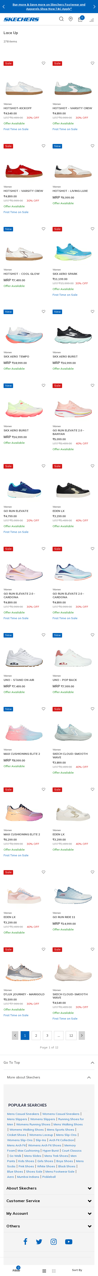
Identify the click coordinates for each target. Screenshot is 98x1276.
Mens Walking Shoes (68, 1124)
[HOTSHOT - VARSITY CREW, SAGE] (73, 82)
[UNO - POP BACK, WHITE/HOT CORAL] (73, 654)
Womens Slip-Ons (20, 1140)
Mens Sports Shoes (60, 1129)
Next (94, 6)
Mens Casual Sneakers (23, 1114)
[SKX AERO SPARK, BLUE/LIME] (73, 248)
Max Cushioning (28, 1150)
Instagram (55, 1241)
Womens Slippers (42, 1119)
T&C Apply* (63, 8)
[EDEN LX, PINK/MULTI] (24, 891)
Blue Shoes (15, 1171)
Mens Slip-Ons (66, 1135)
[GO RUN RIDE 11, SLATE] (73, 891)
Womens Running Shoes (33, 1124)
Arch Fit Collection (61, 1140)
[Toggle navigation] (91, 19)
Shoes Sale (34, 1171)
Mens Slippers (17, 1119)
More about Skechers (23, 1077)
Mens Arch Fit (16, 1145)
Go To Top (12, 1062)
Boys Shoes (64, 1161)
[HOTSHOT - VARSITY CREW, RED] (24, 165)
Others (13, 1226)
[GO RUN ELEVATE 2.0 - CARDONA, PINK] (24, 568)
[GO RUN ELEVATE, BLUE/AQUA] (24, 485)
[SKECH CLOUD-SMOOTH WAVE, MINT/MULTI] (73, 728)
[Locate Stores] (73, 19)
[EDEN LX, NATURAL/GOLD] (73, 808)
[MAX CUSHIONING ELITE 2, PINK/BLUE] (24, 728)
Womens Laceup (41, 1135)
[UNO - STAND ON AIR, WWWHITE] (24, 654)
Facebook (26, 1241)
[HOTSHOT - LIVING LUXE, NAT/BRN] (73, 165)
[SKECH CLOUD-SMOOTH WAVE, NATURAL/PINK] (73, 968)
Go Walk (15, 1156)
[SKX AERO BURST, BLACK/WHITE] (73, 330)
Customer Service (23, 1200)
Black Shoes (66, 1166)
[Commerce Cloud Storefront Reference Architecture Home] (21, 19)
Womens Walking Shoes (27, 1129)
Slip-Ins (41, 1140)
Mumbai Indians (28, 1177)
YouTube (70, 1241)
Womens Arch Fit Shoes (44, 1145)
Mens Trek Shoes (56, 1156)
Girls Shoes (45, 1161)
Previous (3, 6)
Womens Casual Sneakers (60, 1114)
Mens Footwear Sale (59, 1171)
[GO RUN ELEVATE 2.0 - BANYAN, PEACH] (73, 404)
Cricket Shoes (16, 1135)
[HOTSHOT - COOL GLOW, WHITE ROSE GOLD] (24, 248)
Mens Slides (32, 1156)
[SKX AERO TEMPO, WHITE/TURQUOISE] (24, 330)
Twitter (40, 1241)
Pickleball (49, 1177)
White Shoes (46, 1166)
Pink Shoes (26, 1166)
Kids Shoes (26, 1161)
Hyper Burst (51, 1150)
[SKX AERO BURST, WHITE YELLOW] (24, 404)
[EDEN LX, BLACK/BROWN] (73, 485)
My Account (17, 1213)
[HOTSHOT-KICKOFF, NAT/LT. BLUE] (24, 82)
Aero (10, 1177)
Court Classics (72, 1150)
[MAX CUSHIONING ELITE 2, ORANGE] (24, 808)
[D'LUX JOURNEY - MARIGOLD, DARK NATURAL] (24, 968)
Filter (16, 1270)
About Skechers (21, 1188)
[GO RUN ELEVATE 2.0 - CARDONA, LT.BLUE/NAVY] (73, 568)
